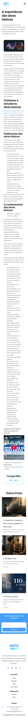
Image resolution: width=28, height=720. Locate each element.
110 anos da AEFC (10, 597)
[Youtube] (16, 668)
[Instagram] (8, 668)
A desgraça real (9, 558)
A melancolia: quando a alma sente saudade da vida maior (13, 523)
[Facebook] (12, 668)
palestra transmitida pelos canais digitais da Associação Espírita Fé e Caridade (14, 113)
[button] (24, 3)
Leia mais (5, 567)
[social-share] (10, 480)
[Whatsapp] (19, 668)
